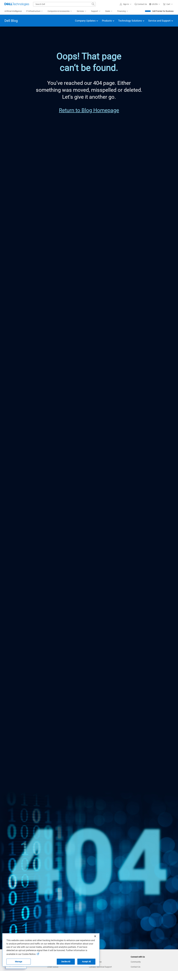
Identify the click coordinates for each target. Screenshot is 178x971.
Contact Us (135, 967)
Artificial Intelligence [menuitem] (13, 11)
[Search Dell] (93, 4)
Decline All (65, 961)
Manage (18, 961)
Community (136, 962)
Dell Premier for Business (163, 11)
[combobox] (64, 4)
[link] (140, 4)
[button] (126, 4)
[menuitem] (34, 11)
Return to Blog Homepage (89, 110)
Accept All (86, 961)
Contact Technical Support (100, 967)
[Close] (95, 936)
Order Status (52, 967)
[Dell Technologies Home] (16, 4)
